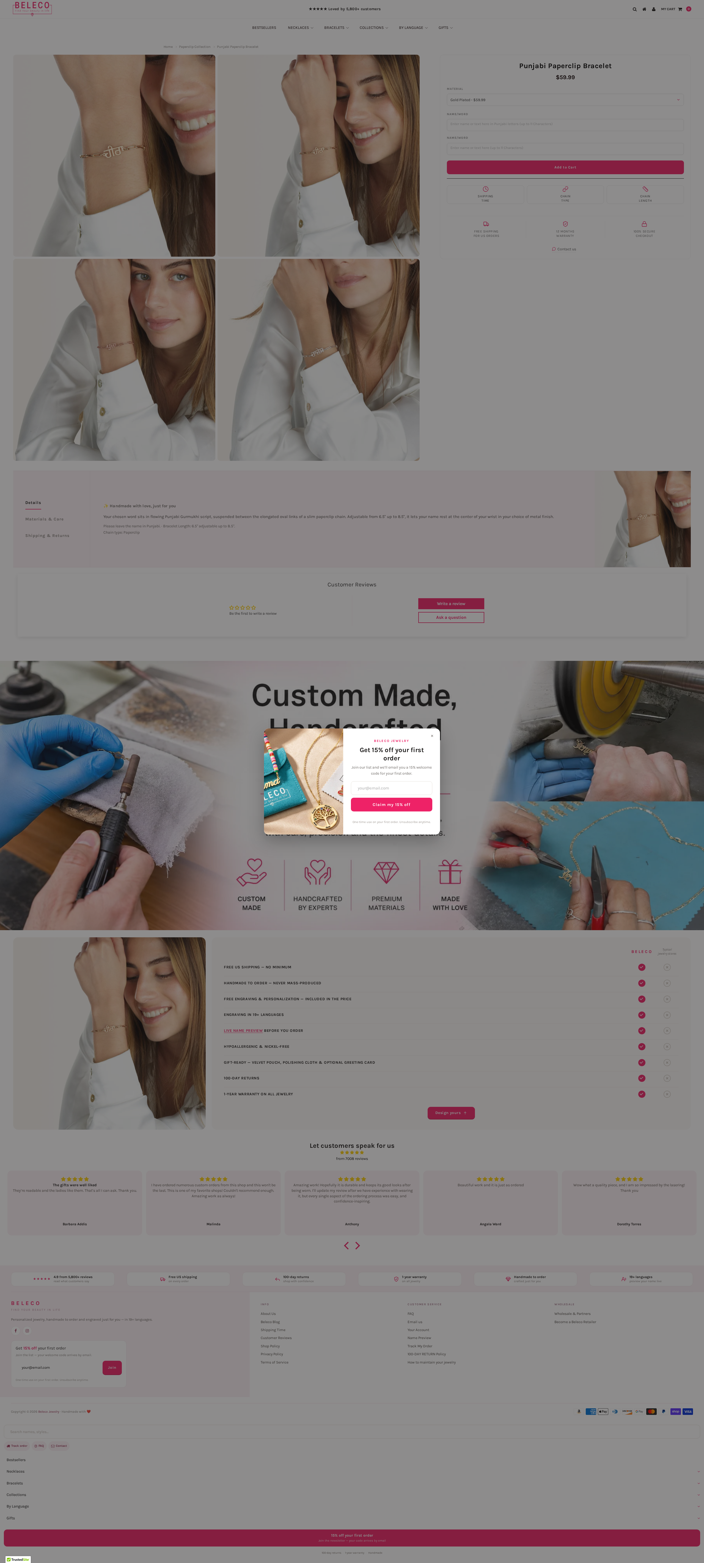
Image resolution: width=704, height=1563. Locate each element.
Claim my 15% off (392, 804)
